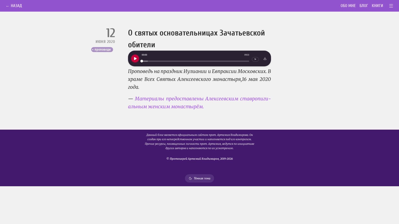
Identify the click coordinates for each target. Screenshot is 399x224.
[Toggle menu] (391, 6)
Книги (377, 5)
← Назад (14, 5)
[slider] (195, 61)
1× (255, 59)
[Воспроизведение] (135, 58)
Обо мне (348, 5)
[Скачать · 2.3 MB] (265, 58)
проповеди (103, 49)
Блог (364, 5)
